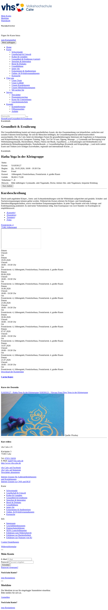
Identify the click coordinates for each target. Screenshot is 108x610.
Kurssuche (16, 76)
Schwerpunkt (17, 52)
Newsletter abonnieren (10, 472)
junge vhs (16, 68)
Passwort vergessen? (9, 567)
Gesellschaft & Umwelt (21, 54)
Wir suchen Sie (18, 90)
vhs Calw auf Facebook (11, 467)
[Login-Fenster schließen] (2, 549)
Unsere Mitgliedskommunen (23, 87)
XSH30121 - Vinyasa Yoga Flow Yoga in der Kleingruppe (63, 392)
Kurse (8, 119)
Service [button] (9, 92)
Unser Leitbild (18, 83)
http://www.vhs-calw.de (11, 463)
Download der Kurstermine (12, 372)
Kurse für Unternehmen (21, 99)
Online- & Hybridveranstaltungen (26, 73)
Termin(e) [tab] (10, 217)
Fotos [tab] (8, 220)
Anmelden (6, 565)
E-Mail (4, 559)
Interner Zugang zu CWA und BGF (16, 481)
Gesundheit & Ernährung (26, 59)
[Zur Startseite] (27, 13)
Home (8, 47)
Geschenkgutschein (20, 102)
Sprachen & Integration (21, 61)
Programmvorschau (20, 97)
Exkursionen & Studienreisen (24, 71)
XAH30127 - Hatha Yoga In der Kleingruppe (20, 392)
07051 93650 (10, 458)
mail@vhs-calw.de (15, 461)
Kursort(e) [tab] (10, 213)
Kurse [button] (8, 49)
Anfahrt (15, 111)
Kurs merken (7, 186)
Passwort (5, 562)
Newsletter (16, 95)
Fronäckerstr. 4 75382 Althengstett (9, 226)
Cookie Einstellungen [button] (10, 542)
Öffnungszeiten (18, 109)
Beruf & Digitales (19, 64)
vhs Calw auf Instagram (11, 470)
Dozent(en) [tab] (11, 215)
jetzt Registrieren (8, 578)
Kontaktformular (18, 106)
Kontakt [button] (9, 104)
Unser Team (17, 80)
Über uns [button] (10, 78)
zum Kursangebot (8, 40)
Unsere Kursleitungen (21, 85)
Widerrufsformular (8, 546)
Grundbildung (17, 66)
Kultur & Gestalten (19, 57)
